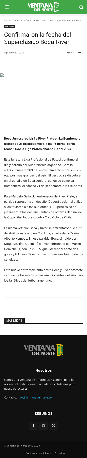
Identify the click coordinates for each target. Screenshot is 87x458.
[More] (76, 63)
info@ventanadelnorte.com (36, 397)
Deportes (18, 20)
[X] (53, 426)
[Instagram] (43, 426)
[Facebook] (33, 426)
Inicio (7, 20)
